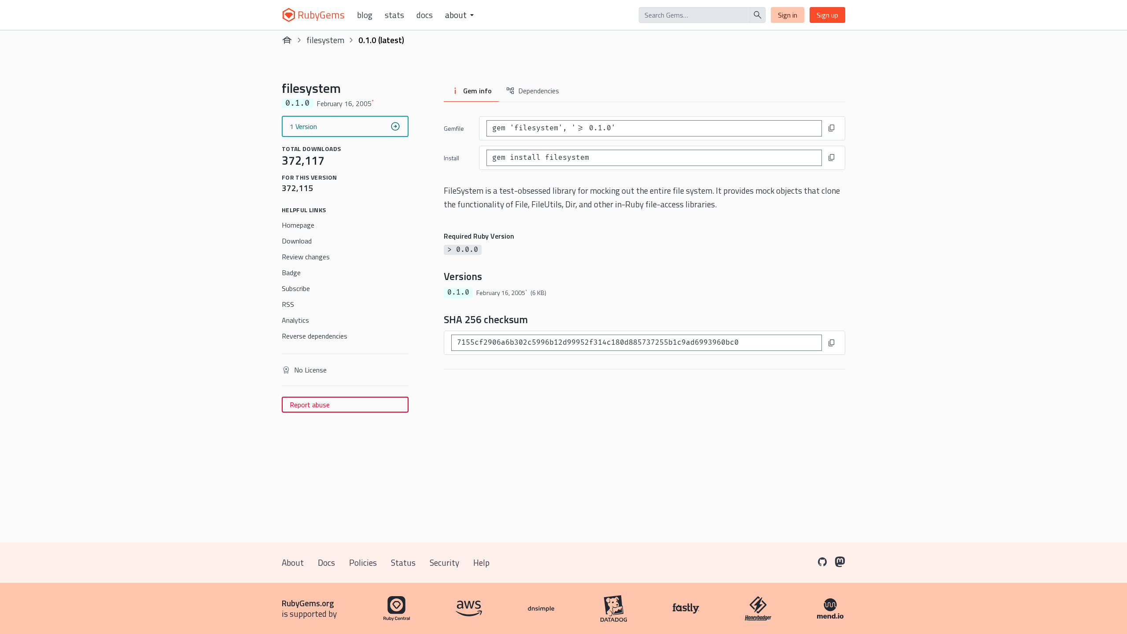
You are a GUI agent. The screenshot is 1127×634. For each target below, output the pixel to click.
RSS (288, 304)
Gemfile (454, 128)
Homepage (298, 225)
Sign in (787, 15)
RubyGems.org (308, 603)
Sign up (827, 15)
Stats (394, 15)
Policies (363, 562)
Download (297, 241)
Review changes (306, 256)
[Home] (287, 40)
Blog (364, 15)
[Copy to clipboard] (831, 128)
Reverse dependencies (314, 336)
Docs (424, 15)
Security (444, 562)
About (293, 562)
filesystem (325, 39)
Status (403, 562)
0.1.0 (458, 292)
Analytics (295, 320)
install (451, 157)
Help (481, 562)
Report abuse (310, 404)
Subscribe (296, 288)
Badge (291, 272)
